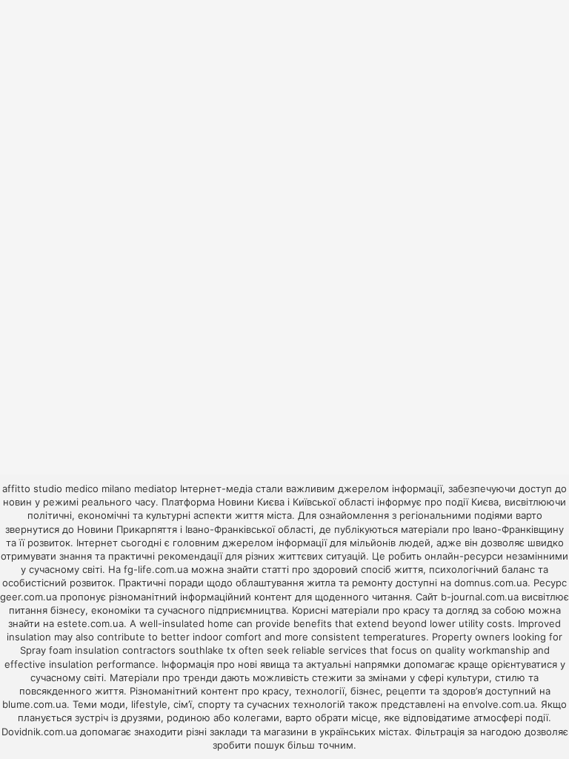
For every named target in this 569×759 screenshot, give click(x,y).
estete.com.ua (90, 623)
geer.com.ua (28, 597)
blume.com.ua (34, 704)
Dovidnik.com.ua (39, 732)
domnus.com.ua (491, 583)
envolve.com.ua (498, 704)
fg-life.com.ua (156, 569)
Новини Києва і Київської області (296, 502)
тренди (200, 677)
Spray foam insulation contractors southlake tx (128, 650)
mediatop (155, 488)
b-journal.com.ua (480, 597)
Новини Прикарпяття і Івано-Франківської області (195, 529)
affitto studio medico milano (66, 488)
